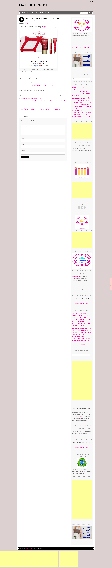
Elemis (85, 96)
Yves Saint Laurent (85, 116)
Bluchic (43, 548)
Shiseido (74, 112)
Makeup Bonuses (34, 5)
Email (22, 144)
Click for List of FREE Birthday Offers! (81, 47)
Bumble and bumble (78, 94)
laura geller (77, 104)
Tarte (84, 114)
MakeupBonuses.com (77, 276)
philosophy (76, 110)
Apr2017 (21, 20)
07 (22, 18)
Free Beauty (43, 12)
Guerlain (79, 100)
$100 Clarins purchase (31, 28)
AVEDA (84, 87)
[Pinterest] (111, 281)
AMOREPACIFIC (79, 87)
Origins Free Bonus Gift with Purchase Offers (31, 98)
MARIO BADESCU (79, 106)
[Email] (111, 283)
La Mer (80, 102)
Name (23, 138)
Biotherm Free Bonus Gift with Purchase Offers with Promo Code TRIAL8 (48, 100)
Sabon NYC (87, 110)
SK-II (84, 112)
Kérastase (88, 100)
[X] (111, 287)
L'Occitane (75, 102)
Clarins (26, 23)
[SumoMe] (111, 289)
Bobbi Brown (82, 92)
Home (23, 12)
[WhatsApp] (111, 285)
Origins (89, 106)
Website (23, 150)
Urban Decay (78, 116)
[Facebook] (111, 279)
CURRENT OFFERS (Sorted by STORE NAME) (43, 87)
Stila (73, 114)
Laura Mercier (85, 104)
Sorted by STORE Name (81, 303)
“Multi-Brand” (79, 416)
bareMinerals (75, 89)
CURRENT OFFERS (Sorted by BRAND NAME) (43, 85)
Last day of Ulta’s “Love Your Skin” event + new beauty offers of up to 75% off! (28, 109)
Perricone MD (81, 108)
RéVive (83, 110)
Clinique (75, 96)
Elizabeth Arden (81, 98)
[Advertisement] (82, 131)
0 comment (64, 95)
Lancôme (86, 102)
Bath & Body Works (82, 89)
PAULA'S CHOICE (75, 108)
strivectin (76, 114)
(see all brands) (82, 119)
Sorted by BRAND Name (81, 301)
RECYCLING (79, 469)
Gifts (28, 12)
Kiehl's (83, 100)
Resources (34, 12)
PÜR (81, 110)
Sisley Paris (80, 112)
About (49, 12)
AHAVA (74, 87)
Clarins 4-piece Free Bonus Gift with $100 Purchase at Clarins (43, 19)
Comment (24, 124)
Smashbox (88, 112)
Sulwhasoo (81, 114)
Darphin (82, 96)
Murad (85, 106)
